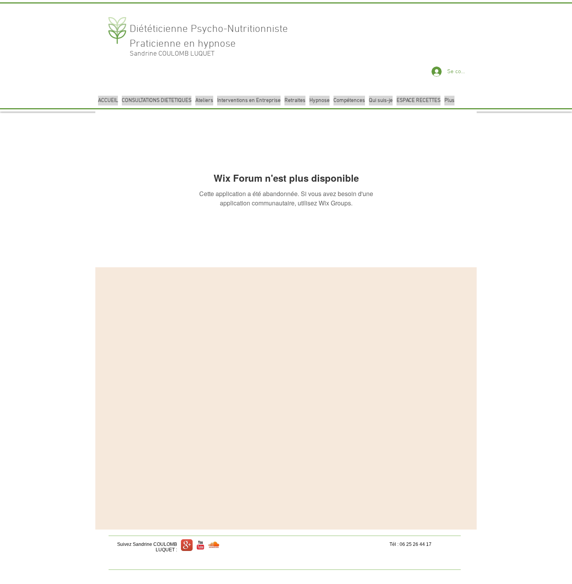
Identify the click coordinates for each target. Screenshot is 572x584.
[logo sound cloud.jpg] (214, 545)
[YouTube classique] (200, 545)
